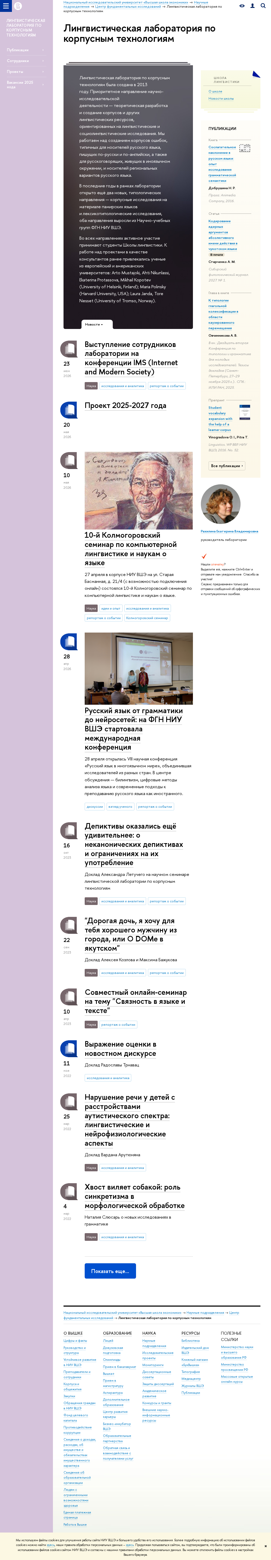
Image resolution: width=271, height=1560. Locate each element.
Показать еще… (110, 1271)
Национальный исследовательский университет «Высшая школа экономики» (123, 1312)
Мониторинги (153, 1365)
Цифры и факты (75, 1340)
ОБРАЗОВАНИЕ (117, 1333)
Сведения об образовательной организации (77, 1477)
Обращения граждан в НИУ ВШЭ (80, 1405)
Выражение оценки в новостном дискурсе (120, 1048)
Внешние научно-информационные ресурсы (156, 1415)
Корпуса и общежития (73, 1386)
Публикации (18, 49)
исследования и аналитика (122, 385)
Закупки (69, 1396)
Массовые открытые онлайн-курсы (237, 1379)
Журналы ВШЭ (193, 1385)
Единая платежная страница (77, 1515)
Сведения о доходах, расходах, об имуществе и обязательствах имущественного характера (80, 1452)
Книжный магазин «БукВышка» (195, 1362)
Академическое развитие (154, 1393)
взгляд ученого (120, 806)
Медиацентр (191, 1378)
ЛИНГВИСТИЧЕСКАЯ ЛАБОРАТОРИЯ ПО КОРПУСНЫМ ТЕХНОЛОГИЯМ (25, 28)
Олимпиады (111, 1359)
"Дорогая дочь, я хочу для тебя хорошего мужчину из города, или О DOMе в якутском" (131, 934)
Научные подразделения (205, 1312)
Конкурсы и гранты (156, 1403)
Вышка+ (109, 1373)
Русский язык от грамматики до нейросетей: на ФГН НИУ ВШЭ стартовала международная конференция (134, 728)
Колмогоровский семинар (147, 617)
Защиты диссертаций (158, 1384)
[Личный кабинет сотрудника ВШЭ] (252, 6)
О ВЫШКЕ (73, 1333)
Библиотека (191, 1340)
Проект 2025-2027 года (125, 405)
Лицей (108, 1340)
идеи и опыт (110, 608)
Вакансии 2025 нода (20, 84)
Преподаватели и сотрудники (77, 1374)
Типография (191, 1371)
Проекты (15, 71)
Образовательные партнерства (117, 1438)
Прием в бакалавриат (119, 1366)
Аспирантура (113, 1392)
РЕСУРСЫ (191, 1333)
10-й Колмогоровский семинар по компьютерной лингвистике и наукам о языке (131, 549)
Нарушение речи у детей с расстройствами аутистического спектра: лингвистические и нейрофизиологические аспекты (130, 1120)
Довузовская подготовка (113, 1350)
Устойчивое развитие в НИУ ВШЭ (80, 1362)
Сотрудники (18, 60)
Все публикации (225, 465)
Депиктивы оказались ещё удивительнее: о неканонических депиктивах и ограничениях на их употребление (134, 844)
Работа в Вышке (75, 1524)
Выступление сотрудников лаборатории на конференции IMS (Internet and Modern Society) (131, 358)
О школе (215, 91)
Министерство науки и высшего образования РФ (237, 1352)
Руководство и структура (75, 1350)
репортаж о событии (167, 385)
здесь (51, 1545)
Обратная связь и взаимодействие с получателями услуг (118, 1453)
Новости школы (221, 98)
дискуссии (95, 806)
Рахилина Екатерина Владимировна (229, 531)
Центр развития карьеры (115, 1414)
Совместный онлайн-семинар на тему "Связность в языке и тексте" (136, 1001)
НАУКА (149, 1333)
